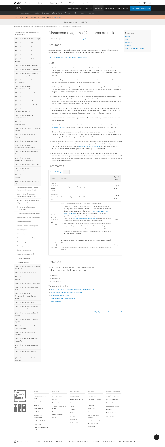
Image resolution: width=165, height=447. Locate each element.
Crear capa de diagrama (24, 246)
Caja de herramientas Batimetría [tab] (27, 55)
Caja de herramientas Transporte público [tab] (26, 278)
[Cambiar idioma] (144, 2)
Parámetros (129, 42)
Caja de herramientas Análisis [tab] (26, 47)
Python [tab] (66, 172)
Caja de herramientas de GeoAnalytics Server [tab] (24, 116)
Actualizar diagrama (23, 262)
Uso (126, 39)
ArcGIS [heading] (36, 391)
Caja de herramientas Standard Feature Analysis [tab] (26, 327)
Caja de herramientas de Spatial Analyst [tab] (26, 314)
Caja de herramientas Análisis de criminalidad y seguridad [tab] (26, 75)
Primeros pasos (26, 13)
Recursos (98, 8)
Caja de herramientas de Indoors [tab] (27, 141)
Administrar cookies (109, 441)
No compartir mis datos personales (129, 441)
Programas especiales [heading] (113, 391)
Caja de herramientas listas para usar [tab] (26, 288)
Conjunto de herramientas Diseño (29, 213)
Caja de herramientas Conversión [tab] (27, 69)
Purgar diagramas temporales (26, 254)
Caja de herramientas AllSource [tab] (26, 43)
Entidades (88, 8)
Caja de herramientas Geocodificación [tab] (23, 123)
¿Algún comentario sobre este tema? (109, 312)
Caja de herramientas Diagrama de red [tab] (27, 182)
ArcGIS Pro (17, 8)
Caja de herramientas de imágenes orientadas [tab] (27, 267)
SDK (74, 13)
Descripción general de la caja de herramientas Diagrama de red (27, 189)
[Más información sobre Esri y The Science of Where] (20, 396)
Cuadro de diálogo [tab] (56, 172)
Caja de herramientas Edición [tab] (26, 101)
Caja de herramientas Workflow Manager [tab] (26, 359)
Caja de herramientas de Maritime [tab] (27, 164)
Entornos (128, 45)
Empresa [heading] (90, 391)
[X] (19, 406)
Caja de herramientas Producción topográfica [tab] (26, 340)
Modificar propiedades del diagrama (28, 217)
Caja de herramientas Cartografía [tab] (27, 65)
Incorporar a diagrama (24, 221)
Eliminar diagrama (22, 234)
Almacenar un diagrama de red (61, 295)
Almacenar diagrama (23, 258)
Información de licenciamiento (135, 48)
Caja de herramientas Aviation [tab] (26, 51)
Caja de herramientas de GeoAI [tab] (26, 105)
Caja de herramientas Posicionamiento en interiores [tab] (25, 146)
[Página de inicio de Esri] (18, 2)
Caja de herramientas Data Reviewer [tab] (28, 93)
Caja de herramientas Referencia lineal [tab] (26, 153)
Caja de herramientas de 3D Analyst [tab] (28, 39)
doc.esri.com (57, 17)
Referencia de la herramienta (52, 13)
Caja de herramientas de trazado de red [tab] (27, 346)
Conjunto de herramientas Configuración (26, 208)
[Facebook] (15, 406)
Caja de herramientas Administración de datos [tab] (23, 87)
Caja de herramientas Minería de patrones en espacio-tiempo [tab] (26, 308)
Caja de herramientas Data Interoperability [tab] (24, 81)
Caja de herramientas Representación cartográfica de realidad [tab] (25, 296)
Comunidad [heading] (55, 391)
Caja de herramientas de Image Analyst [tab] (26, 136)
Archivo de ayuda (80, 39)
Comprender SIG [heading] (75, 391)
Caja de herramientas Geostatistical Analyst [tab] (27, 129)
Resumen (128, 36)
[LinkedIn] (24, 406)
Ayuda (36, 13)
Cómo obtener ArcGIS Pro (141, 8)
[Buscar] (139, 2)
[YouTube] (24, 410)
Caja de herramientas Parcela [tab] (26, 273)
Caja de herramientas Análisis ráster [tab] (28, 283)
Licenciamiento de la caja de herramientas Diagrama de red (26, 195)
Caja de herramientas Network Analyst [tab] (25, 176)
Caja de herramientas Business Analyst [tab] (26, 60)
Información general (74, 8)
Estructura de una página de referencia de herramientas (26, 33)
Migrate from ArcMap (86, 13)
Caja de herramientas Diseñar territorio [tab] (25, 333)
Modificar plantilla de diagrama (89, 146)
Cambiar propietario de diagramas (27, 226)
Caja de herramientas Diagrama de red (69, 26)
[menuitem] (41, 397)
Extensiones (109, 8)
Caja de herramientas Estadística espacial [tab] (26, 321)
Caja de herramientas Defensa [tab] (26, 97)
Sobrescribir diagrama (24, 250)
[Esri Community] (15, 410)
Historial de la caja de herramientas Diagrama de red (28, 202)
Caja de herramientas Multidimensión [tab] (23, 170)
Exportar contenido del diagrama (27, 238)
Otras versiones (65, 39)
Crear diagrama (22, 230)
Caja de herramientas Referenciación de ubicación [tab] (24, 159)
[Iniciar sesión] (150, 2)
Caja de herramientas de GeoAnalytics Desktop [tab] (24, 110)
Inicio (15, 13)
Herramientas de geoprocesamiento (45, 26)
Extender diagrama (23, 242)
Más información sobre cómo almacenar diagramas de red (69, 57)
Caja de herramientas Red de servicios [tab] (25, 353)
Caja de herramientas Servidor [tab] (26, 302)
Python (67, 13)
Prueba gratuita (122, 8)
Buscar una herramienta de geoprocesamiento (66, 292)
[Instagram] (19, 410)
